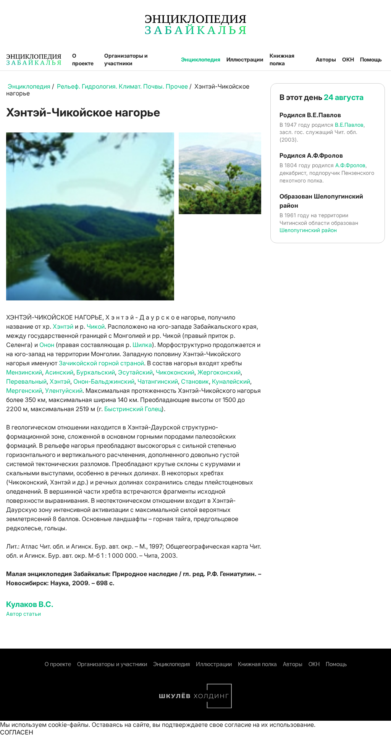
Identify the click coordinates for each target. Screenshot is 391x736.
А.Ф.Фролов (350, 165)
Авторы (326, 59)
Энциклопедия (200, 59)
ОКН (348, 59)
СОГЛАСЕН (16, 732)
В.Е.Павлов (349, 124)
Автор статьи (23, 613)
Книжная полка (282, 59)
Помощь (371, 59)
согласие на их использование (269, 724)
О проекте (83, 59)
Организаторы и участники (126, 59)
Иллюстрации (244, 59)
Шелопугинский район (308, 230)
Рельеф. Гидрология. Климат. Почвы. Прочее (122, 86)
